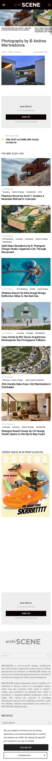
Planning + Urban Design (13, 380)
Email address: (26, 106)
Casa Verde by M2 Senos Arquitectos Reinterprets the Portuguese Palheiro (23, 338)
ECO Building (8, 239)
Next (50, 21)
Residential (31, 192)
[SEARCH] (49, 4)
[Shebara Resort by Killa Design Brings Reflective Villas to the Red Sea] (26, 272)
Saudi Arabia (43, 289)
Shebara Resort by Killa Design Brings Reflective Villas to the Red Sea (23, 294)
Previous (1, 21)
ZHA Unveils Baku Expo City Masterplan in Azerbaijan (26, 385)
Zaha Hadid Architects (34, 380)
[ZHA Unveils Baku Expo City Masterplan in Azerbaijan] (26, 360)
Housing (6, 192)
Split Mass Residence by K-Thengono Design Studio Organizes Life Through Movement (23, 249)
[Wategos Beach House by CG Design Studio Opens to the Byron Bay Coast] (26, 407)
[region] (26, 743)
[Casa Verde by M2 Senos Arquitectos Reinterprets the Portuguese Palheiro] (26, 316)
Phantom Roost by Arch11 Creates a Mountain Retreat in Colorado (16, 29)
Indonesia (29, 239)
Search (48, 656)
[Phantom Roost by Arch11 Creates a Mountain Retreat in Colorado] (16, 17)
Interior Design (18, 192)
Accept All (26, 747)
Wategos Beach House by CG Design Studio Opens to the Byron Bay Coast (23, 432)
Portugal (29, 333)
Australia (6, 427)
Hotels (32, 289)
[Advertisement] (26, 556)
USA (40, 192)
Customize (24, 755)
